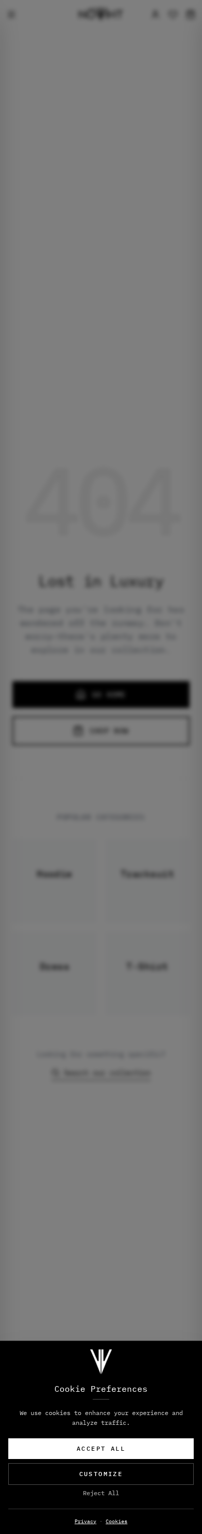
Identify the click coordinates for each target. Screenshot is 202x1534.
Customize (101, 1474)
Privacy (85, 1521)
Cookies (116, 1521)
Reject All (101, 1493)
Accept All (101, 1448)
